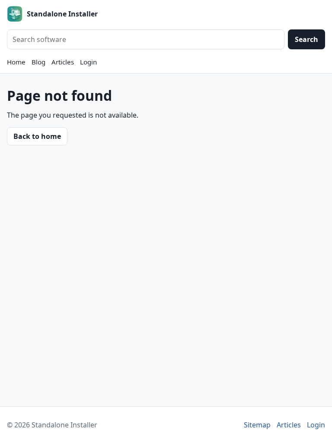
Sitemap (257, 425)
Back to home (37, 136)
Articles (62, 62)
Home (16, 62)
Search (306, 39)
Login (88, 62)
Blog (38, 62)
